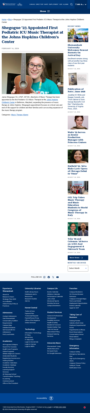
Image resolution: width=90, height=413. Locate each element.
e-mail (49, 407)
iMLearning (29, 337)
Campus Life (52, 288)
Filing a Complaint (75, 339)
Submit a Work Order (76, 323)
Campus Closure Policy (77, 363)
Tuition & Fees (30, 311)
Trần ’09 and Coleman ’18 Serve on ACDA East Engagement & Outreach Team (78, 244)
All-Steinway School (9, 374)
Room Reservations (76, 332)
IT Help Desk (29, 339)
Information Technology (33, 333)
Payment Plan (29, 313)
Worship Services (53, 303)
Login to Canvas (30, 344)
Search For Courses (10, 347)
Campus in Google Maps (77, 299)
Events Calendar (52, 292)
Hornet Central (31, 308)
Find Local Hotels (8, 334)
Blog (10, 19)
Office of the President (10, 383)
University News (54, 343)
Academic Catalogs (9, 365)
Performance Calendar (55, 296)
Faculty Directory (8, 367)
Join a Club (51, 299)
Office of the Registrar (32, 320)
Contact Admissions (10, 316)
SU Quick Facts (52, 351)
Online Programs (8, 351)
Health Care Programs (10, 349)
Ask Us (27, 301)
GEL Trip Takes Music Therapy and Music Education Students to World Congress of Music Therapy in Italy (78, 206)
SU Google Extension (54, 353)
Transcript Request (31, 316)
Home (4, 19)
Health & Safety (52, 322)
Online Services (30, 322)
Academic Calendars (10, 363)
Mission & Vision (8, 297)
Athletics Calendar (53, 294)
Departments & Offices (77, 330)
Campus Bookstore (53, 305)
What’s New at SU (53, 349)
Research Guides (31, 299)
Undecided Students (10, 356)
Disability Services (53, 320)
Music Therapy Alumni (19, 115)
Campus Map (7, 325)
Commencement (8, 381)
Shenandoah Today (54, 346)
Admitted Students (9, 327)
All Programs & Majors (10, 344)
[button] (71, 4)
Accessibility (42, 398)
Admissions (7, 313)
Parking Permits (74, 320)
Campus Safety (74, 352)
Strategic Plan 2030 (9, 299)
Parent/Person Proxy (32, 318)
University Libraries (33, 288)
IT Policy (28, 335)
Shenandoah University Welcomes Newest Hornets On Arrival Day (78, 50)
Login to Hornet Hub (31, 342)
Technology (30, 329)
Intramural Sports (53, 301)
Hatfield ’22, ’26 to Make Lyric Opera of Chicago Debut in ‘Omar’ (77, 170)
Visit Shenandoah (9, 318)
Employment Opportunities (78, 303)
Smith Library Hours (31, 292)
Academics (7, 341)
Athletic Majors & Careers (11, 353)
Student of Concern (54, 325)
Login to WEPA (29, 346)
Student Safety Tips (54, 327)
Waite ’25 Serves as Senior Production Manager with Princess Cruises (77, 137)
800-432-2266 (61, 407)
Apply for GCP (74, 308)
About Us (6, 294)
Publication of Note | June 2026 (76, 90)
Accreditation (7, 301)
